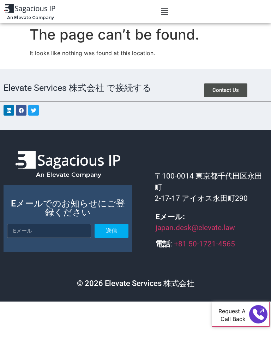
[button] (164, 11)
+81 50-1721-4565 (205, 244)
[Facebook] (21, 110)
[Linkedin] (9, 110)
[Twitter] (33, 110)
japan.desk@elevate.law (195, 227)
